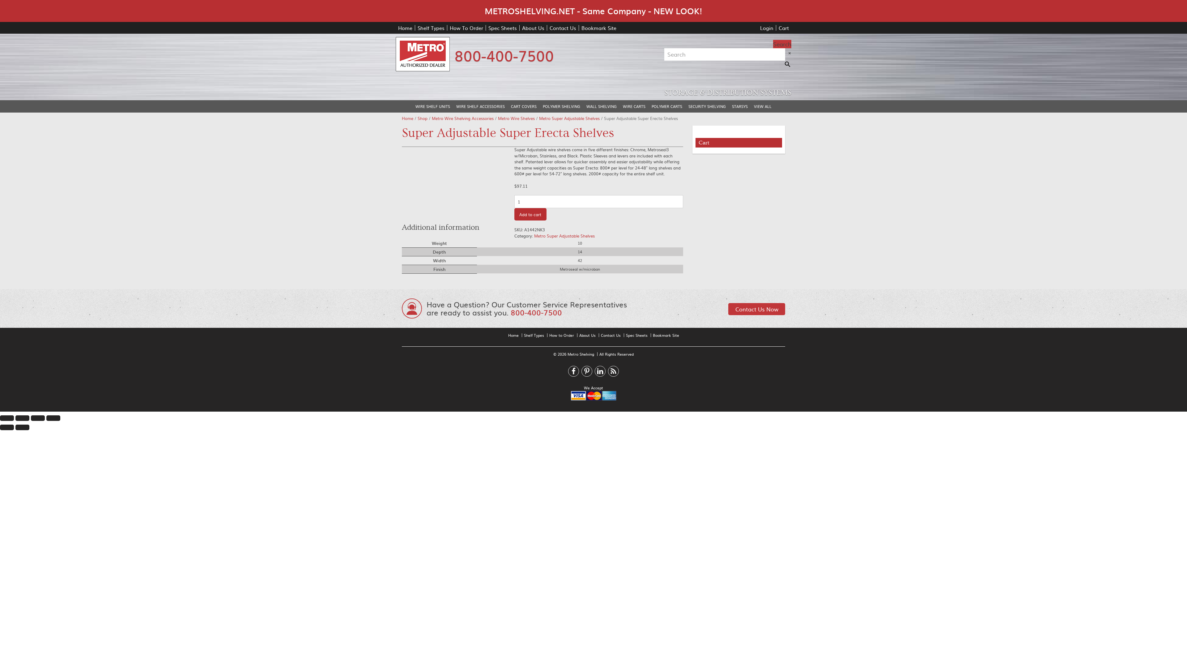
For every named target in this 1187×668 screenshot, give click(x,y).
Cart (784, 28)
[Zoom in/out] (53, 418)
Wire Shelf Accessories (480, 106)
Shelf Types (431, 28)
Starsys (740, 106)
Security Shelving (707, 106)
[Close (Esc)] (7, 418)
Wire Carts (634, 106)
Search (782, 44)
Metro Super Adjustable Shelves (569, 118)
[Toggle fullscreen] (38, 418)
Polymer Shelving (561, 106)
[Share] (22, 418)
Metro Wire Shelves (516, 118)
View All (763, 106)
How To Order (466, 28)
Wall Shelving (601, 106)
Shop (423, 118)
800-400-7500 (504, 55)
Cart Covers (524, 106)
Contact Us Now (756, 309)
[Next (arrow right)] (22, 427)
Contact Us (563, 28)
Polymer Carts (667, 106)
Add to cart (530, 214)
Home (405, 28)
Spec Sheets (502, 28)
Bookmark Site (598, 28)
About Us (533, 28)
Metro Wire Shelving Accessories (463, 118)
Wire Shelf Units (432, 106)
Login (766, 28)
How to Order (561, 335)
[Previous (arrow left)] (7, 427)
